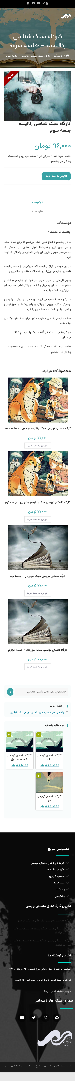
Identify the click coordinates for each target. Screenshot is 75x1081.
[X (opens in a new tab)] (48, 3)
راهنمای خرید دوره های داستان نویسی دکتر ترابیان (37, 712)
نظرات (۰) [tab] (37, 212)
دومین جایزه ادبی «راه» (57, 991)
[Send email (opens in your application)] (33, 3)
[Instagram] (45, 1017)
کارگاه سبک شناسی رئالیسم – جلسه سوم (28, 56)
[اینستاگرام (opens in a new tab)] (43, 3)
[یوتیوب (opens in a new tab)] (38, 3)
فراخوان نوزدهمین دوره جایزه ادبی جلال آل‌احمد (43, 980)
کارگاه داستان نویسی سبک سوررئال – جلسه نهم (38, 576)
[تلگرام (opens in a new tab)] (28, 3)
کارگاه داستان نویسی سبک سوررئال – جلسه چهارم (37, 650)
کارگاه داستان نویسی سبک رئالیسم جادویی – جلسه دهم (37, 429)
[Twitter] (33, 1017)
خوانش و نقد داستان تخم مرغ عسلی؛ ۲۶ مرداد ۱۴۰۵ (40, 969)
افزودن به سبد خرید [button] (37, 445)
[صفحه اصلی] (67, 56)
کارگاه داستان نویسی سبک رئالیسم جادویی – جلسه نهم (37, 502)
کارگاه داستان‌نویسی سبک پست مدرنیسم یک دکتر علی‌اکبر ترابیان (42, 931)
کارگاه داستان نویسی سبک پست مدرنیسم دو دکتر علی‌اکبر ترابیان (42, 943)
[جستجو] (10, 692)
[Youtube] (22, 1017)
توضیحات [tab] (37, 203)
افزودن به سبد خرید (56, 176)
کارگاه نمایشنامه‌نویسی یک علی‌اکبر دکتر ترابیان (44, 921)
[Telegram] (57, 1017)
